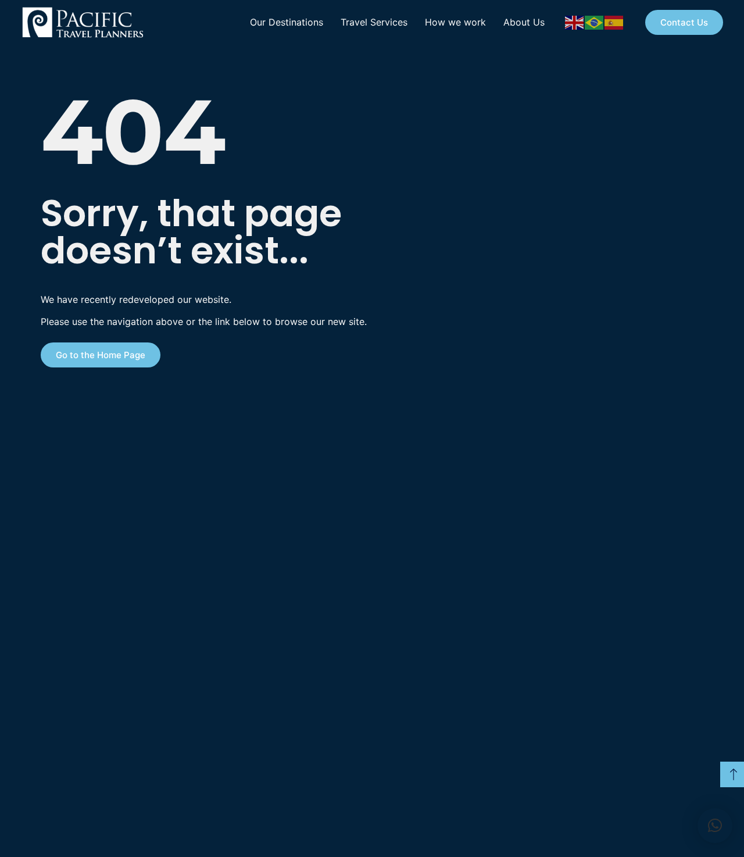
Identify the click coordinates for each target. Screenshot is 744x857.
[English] (575, 21)
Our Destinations (286, 22)
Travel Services (374, 22)
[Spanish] (614, 21)
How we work (455, 22)
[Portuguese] (594, 21)
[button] (715, 825)
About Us (524, 22)
